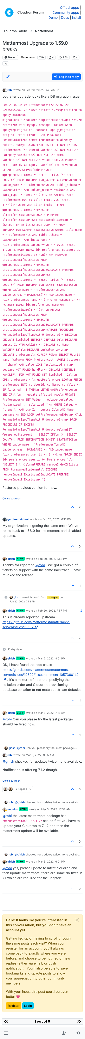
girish (11, 558)
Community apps (65, 12)
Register (13, 1005)
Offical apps (69, 7)
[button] (6, 1033)
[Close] (77, 920)
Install (76, 17)
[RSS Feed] (5, 63)
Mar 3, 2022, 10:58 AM (56, 809)
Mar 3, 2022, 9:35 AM (40, 755)
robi (10, 90)
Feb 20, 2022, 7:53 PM (52, 558)
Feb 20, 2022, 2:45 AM (40, 90)
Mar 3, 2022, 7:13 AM (51, 712)
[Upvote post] (72, 507)
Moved (11, 57)
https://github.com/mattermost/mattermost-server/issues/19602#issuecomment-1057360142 (40, 672)
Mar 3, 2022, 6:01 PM (51, 861)
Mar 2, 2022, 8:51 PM (51, 658)
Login (28, 1005)
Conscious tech (11, 498)
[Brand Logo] (9, 12)
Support (54, 597)
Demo (53, 17)
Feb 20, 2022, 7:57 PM (52, 610)
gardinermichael (18, 519)
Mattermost (28, 57)
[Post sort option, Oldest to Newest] (8, 76)
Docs (65, 17)
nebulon (12, 809)
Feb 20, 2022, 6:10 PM (56, 519)
